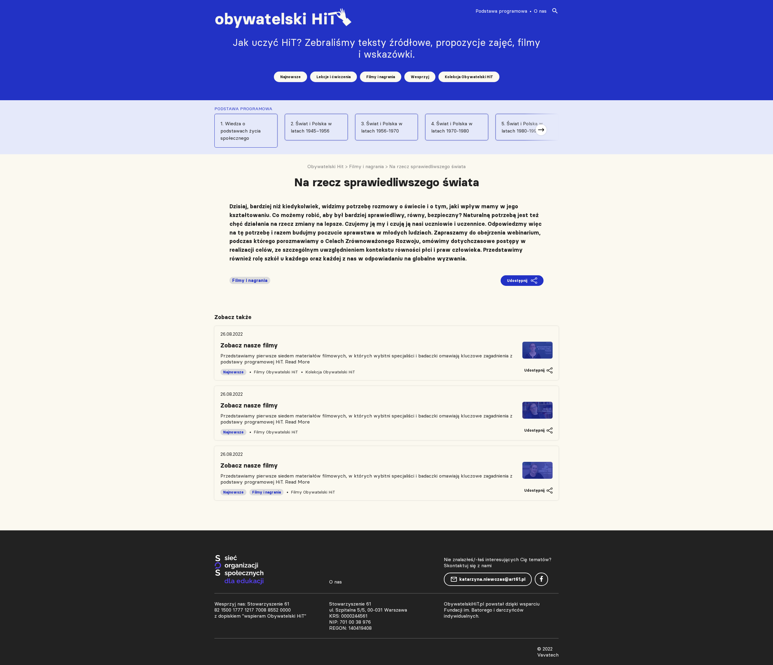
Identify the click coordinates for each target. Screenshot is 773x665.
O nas (540, 11)
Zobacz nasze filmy (249, 345)
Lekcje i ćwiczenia (333, 77)
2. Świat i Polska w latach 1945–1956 (311, 127)
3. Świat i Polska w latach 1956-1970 (382, 127)
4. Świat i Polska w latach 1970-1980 (452, 127)
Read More (297, 362)
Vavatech (548, 655)
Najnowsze (290, 77)
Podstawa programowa (501, 11)
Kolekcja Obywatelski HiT (469, 77)
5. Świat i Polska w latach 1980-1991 (522, 127)
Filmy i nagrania (380, 77)
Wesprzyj (420, 77)
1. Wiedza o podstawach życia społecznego (240, 130)
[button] (541, 129)
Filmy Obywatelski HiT (276, 372)
